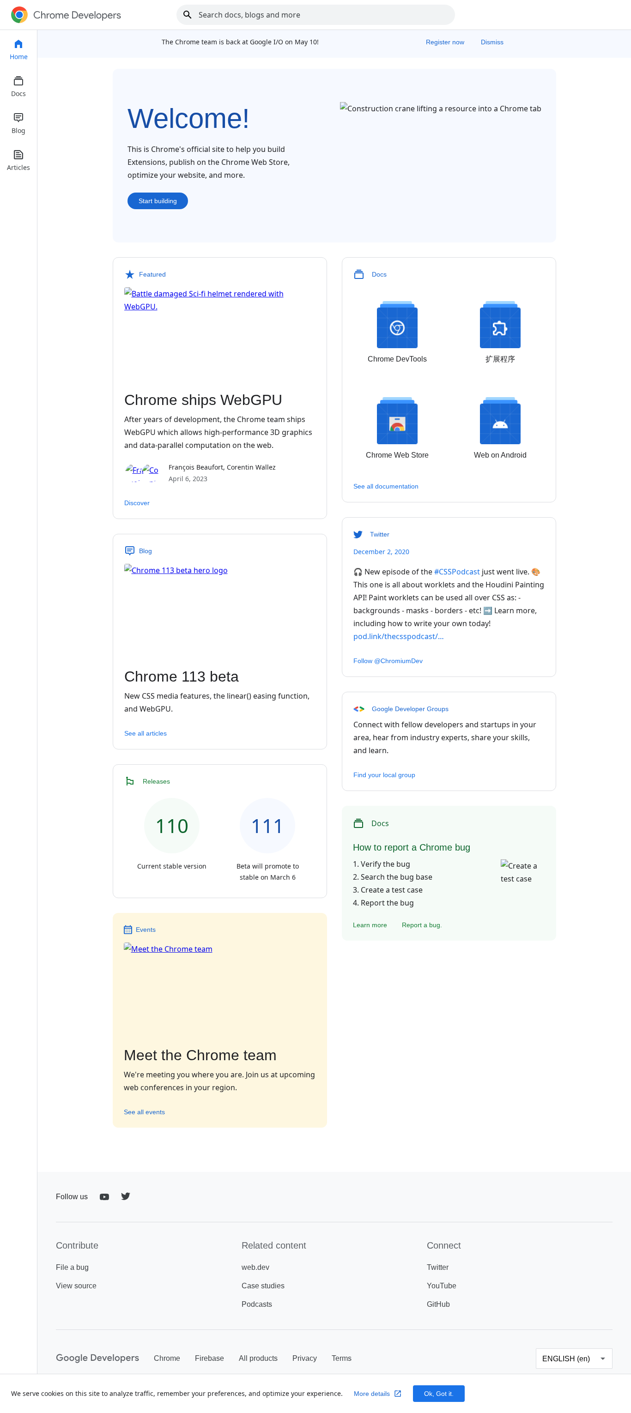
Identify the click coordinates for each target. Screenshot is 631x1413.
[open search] (187, 15)
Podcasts (257, 1304)
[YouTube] (104, 1196)
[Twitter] (125, 1196)
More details (372, 1393)
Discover (137, 503)
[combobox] (315, 15)
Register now (446, 42)
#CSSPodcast (457, 572)
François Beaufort (196, 467)
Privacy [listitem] (304, 1358)
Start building (158, 201)
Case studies (263, 1286)
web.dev (255, 1267)
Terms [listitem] (342, 1358)
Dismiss (492, 42)
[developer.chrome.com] (66, 14)
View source (76, 1286)
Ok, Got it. (439, 1393)
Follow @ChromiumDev (388, 660)
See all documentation (386, 486)
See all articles (145, 733)
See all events (144, 1112)
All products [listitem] (258, 1358)
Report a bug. (422, 925)
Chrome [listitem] (167, 1358)
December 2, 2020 (381, 551)
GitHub (438, 1304)
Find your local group (384, 775)
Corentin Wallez (251, 467)
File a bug (72, 1267)
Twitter (438, 1267)
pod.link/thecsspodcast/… (398, 636)
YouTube (441, 1286)
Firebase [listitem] (209, 1358)
